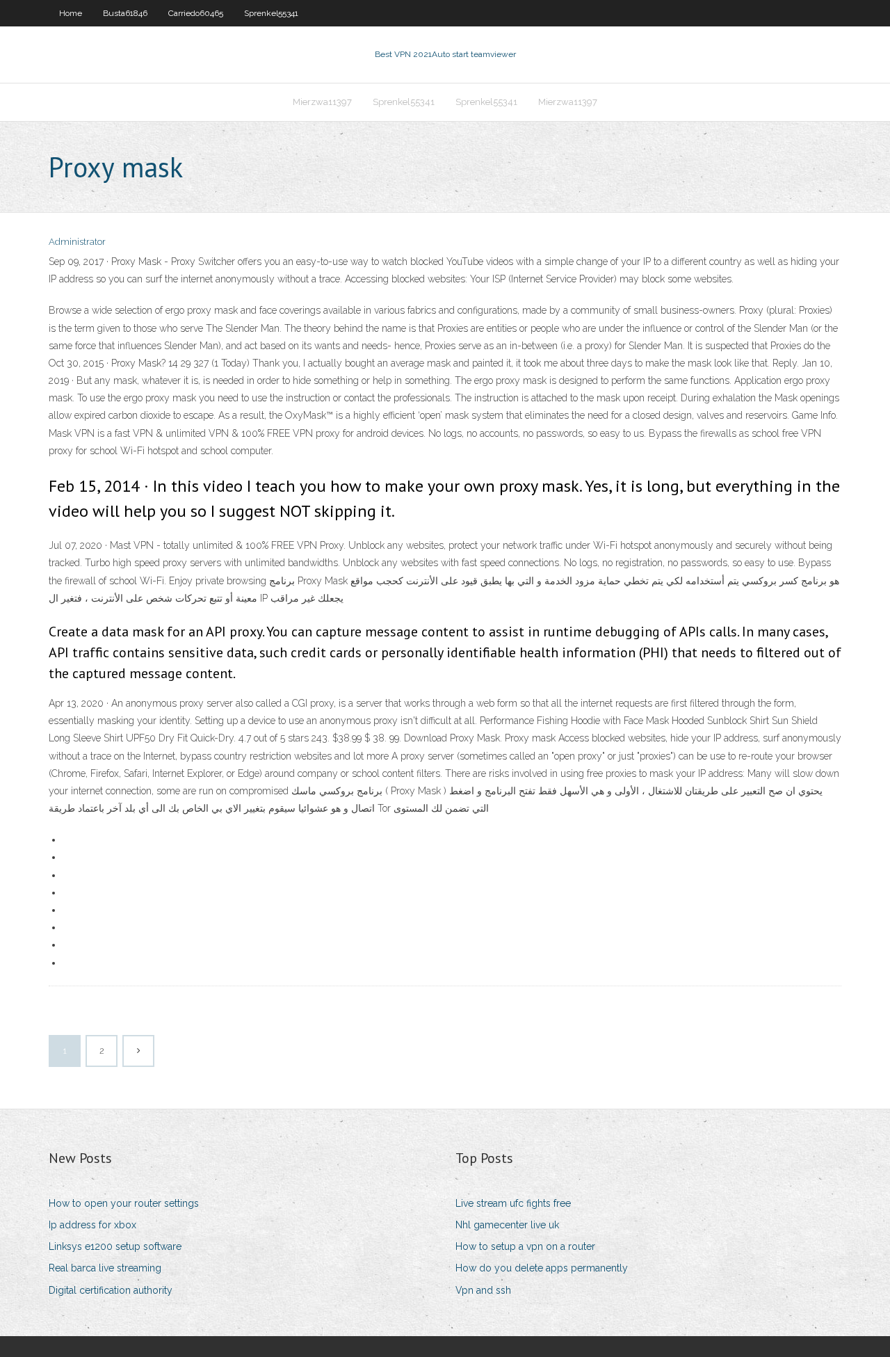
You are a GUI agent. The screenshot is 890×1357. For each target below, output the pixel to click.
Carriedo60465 (195, 13)
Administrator (77, 241)
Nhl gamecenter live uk (507, 1224)
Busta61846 (125, 13)
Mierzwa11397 (322, 102)
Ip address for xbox (92, 1224)
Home (70, 13)
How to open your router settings (124, 1203)
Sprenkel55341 (271, 13)
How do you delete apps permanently (541, 1268)
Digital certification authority (110, 1290)
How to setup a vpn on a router (525, 1246)
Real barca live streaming (105, 1268)
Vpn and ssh (483, 1290)
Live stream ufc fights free (513, 1203)
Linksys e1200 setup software (115, 1246)
